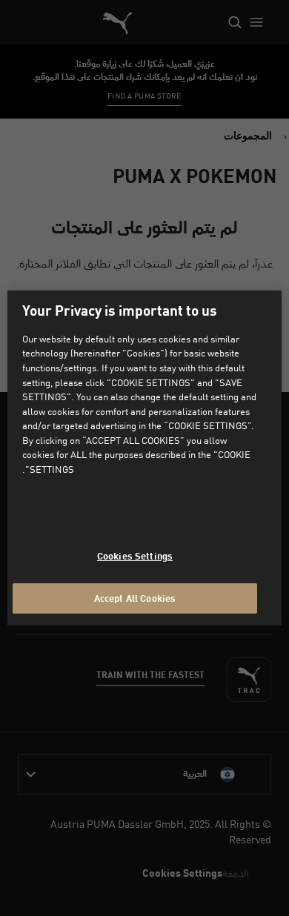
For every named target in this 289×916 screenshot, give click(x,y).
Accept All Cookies (135, 597)
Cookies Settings (135, 556)
